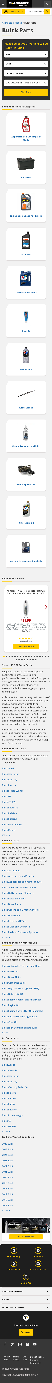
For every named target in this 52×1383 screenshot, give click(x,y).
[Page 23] (30, 659)
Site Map (25, 1358)
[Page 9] (26, 656)
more (5, 834)
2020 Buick (7, 1177)
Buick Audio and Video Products (19, 887)
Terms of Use (16, 1358)
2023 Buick (7, 1160)
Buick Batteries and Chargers (18, 893)
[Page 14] (40, 656)
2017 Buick (7, 1194)
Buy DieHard (26, 1236)
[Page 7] (20, 656)
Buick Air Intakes (11, 870)
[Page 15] (42, 656)
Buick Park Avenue (12, 824)
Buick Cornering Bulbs (14, 982)
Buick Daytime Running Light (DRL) (20, 988)
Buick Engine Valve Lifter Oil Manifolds (22, 1010)
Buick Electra (9, 785)
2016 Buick (7, 1199)
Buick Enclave (9, 1098)
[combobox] (38, 11)
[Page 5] (15, 656)
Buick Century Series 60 (14, 1087)
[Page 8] (23, 656)
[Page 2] (6, 656)
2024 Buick (7, 1155)
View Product (26, 646)
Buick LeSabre (9, 813)
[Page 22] (27, 659)
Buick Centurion (10, 774)
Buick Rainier (9, 830)
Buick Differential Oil (13, 994)
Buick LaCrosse (10, 807)
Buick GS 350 (9, 1126)
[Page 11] (31, 656)
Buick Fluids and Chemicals (16, 926)
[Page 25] (35, 659)
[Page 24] (33, 659)
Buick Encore (9, 1104)
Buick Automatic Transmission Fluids (21, 966)
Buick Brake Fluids (11, 977)
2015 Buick (7, 1205)
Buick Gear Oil (9, 1022)
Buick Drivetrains (11, 915)
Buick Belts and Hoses (14, 898)
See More (26, 631)
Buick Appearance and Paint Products (22, 881)
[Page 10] (29, 656)
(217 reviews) (26, 641)
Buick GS (6, 796)
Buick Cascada (9, 1070)
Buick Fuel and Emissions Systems (20, 932)
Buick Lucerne (9, 818)
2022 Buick (7, 1166)
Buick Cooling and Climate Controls (21, 909)
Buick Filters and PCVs (14, 921)
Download (26, 1332)
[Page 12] (34, 656)
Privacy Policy (6, 1358)
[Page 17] (48, 656)
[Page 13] (37, 656)
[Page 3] (9, 656)
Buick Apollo (8, 768)
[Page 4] (12, 656)
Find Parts (26, 92)
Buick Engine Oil (10, 1005)
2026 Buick (7, 1143)
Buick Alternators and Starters (18, 876)
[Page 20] (22, 659)
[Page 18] (16, 659)
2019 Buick (7, 1183)
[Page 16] (45, 656)
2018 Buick (7, 1188)
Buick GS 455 (9, 802)
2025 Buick (7, 1149)
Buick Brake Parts (11, 904)
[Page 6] (17, 656)
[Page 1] (4, 656)
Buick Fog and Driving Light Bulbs (19, 1016)
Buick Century (9, 779)
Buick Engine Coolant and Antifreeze (21, 999)
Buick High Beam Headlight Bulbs (19, 1027)
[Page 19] (19, 659)
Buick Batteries (10, 971)
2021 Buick (7, 1171)
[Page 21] (24, 659)
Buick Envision (9, 1109)
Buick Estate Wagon (12, 790)
